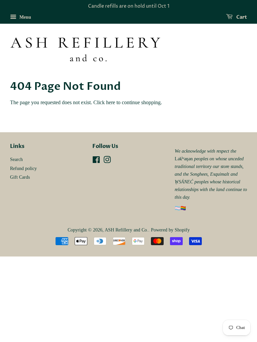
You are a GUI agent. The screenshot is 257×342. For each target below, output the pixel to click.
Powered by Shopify (170, 229)
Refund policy (23, 168)
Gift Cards (20, 177)
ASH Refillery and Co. (126, 229)
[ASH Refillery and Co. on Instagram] (107, 161)
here (110, 102)
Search (16, 159)
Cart (241, 17)
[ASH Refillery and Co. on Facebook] (96, 161)
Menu (24, 17)
